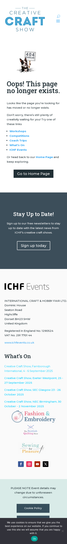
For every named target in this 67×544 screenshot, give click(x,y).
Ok (34, 538)
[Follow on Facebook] (21, 464)
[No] (62, 531)
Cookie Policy (33, 508)
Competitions (19, 136)
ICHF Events (18, 149)
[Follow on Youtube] (37, 464)
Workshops (17, 131)
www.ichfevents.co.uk (19, 342)
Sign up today (33, 245)
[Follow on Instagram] (29, 464)
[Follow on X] (45, 464)
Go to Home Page (33, 174)
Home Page (44, 157)
